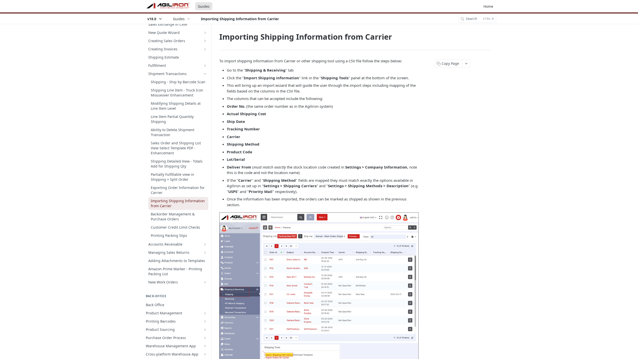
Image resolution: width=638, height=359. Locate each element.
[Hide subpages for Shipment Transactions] (205, 74)
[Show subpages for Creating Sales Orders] (205, 41)
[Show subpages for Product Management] (205, 313)
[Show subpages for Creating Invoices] (205, 49)
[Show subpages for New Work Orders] (205, 282)
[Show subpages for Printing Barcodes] (205, 321)
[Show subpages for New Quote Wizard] (205, 33)
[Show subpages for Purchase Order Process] (205, 338)
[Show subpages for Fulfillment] (205, 66)
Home (488, 6)
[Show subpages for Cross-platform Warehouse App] (205, 354)
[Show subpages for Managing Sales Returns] (205, 253)
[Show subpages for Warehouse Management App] (205, 346)
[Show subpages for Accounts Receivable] (205, 244)
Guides (204, 6)
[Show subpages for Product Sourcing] (205, 330)
